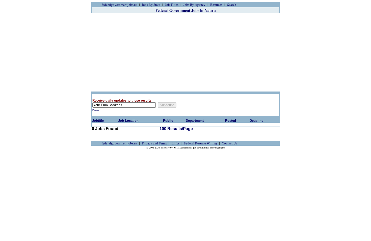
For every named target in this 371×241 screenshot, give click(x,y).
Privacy (95, 110)
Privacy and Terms (154, 143)
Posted (230, 121)
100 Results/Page (176, 129)
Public (168, 121)
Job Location (128, 121)
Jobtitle (98, 121)
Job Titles (171, 4)
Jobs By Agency (194, 4)
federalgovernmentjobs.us (119, 4)
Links (175, 143)
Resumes (216, 4)
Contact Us (229, 143)
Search (231, 4)
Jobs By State (151, 4)
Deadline (256, 121)
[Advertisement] (185, 52)
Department (195, 121)
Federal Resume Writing (200, 143)
